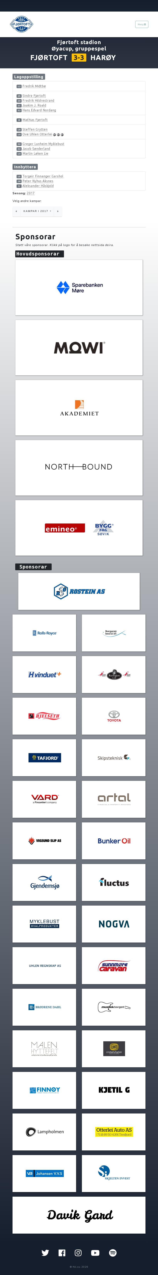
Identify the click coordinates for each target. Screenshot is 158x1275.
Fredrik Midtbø (34, 86)
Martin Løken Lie (35, 153)
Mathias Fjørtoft (35, 119)
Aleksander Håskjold (38, 186)
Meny (141, 24)
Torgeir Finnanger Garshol (43, 176)
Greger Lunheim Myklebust (43, 144)
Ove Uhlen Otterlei (37, 134)
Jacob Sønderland (36, 148)
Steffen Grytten (35, 129)
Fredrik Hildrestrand (38, 100)
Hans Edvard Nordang (39, 110)
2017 (31, 193)
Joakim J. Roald (34, 105)
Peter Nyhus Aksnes (38, 181)
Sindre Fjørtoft (34, 95)
